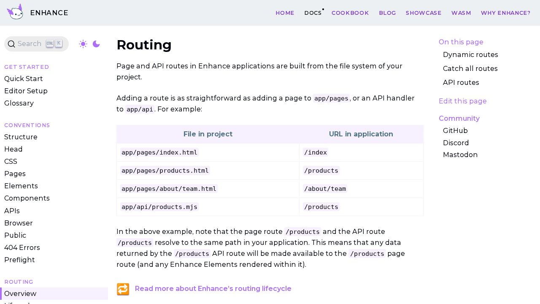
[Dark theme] (96, 44)
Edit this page (463, 101)
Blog (388, 12)
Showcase (423, 12)
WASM (461, 12)
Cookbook (350, 12)
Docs (313, 12)
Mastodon (460, 155)
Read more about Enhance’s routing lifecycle (213, 289)
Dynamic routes (470, 55)
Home (284, 12)
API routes (461, 83)
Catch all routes (470, 69)
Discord (456, 143)
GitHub (455, 131)
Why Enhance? (506, 12)
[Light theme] (83, 44)
